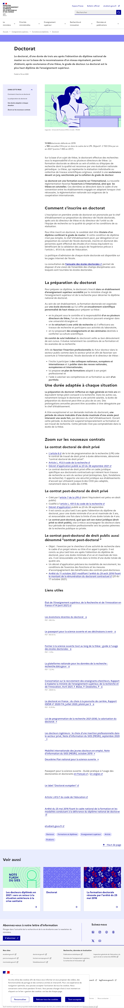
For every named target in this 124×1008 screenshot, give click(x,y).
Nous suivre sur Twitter (93, 940)
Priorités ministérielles (24, 23)
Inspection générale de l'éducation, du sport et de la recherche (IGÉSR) (106, 955)
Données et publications (102, 23)
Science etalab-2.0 (89, 1007)
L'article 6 (54, 453)
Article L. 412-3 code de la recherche (68, 462)
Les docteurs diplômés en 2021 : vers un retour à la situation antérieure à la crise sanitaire (21, 896)
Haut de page (113, 844)
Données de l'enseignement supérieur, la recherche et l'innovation (76, 959)
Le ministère (7, 23)
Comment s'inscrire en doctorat (19, 94)
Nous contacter (103, 998)
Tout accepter (74, 999)
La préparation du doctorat (17, 99)
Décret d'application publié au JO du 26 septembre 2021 (79, 466)
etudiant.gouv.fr (110, 6)
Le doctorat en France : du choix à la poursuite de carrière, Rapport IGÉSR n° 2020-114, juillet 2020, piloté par (81, 703)
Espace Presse (77, 6)
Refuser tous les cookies (47, 999)
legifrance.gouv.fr (106, 980)
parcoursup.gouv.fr (9, 958)
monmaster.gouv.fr (9, 962)
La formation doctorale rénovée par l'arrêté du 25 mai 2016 (102, 895)
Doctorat (55, 32)
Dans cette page (14, 90)
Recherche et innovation (75, 23)
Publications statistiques (71, 954)
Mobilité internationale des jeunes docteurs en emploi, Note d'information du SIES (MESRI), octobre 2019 (77, 752)
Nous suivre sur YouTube (99, 940)
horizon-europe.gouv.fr (41, 958)
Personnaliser (20, 999)
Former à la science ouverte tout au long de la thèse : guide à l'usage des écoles (81, 647)
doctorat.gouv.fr (39, 954)
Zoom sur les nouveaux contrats (19, 110)
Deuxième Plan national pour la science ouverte (70, 759)
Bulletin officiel (93, 6)
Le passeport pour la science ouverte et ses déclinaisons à (79, 631)
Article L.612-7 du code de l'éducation (65, 797)
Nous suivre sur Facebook (106, 932)
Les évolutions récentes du (64, 617)
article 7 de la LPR (69, 497)
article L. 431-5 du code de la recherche (81, 503)
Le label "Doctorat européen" (61, 785)
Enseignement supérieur (50, 23)
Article (107, 834)
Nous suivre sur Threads (113, 932)
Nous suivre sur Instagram (99, 932)
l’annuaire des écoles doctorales (82, 264)
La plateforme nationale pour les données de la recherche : (76, 665)
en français (79, 774)
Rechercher (118, 12)
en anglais (95, 774)
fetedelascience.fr (39, 962)
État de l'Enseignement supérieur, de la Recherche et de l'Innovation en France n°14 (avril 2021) (83, 604)
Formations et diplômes (40, 32)
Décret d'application (60, 507)
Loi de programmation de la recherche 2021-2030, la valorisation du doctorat (80, 720)
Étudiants (50, 839)
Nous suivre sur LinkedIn (93, 932)
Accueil (5, 32)
